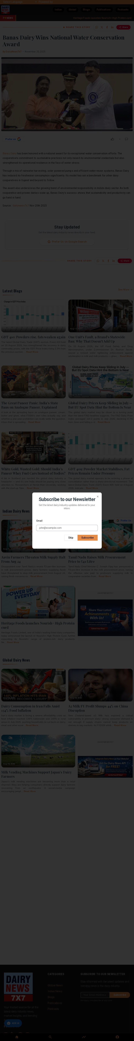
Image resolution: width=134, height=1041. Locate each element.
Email (39, 520)
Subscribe (87, 537)
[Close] (97, 496)
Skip (71, 537)
